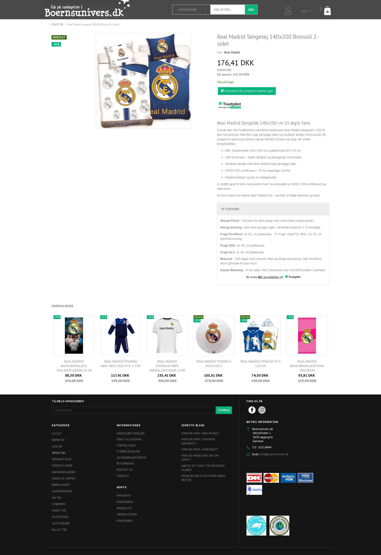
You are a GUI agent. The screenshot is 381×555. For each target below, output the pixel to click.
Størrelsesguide (128, 451)
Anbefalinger (62, 306)
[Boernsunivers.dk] (87, 10)
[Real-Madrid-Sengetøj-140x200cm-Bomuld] (143, 81)
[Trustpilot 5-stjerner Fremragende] (229, 104)
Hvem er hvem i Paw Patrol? (200, 433)
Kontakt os (125, 470)
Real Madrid (232, 52)
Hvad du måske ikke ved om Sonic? (199, 458)
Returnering (125, 463)
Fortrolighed (126, 445)
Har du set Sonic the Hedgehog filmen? (203, 468)
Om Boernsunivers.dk (131, 457)
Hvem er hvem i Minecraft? (199, 449)
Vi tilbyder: (230, 209)
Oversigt (123, 476)
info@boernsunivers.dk (274, 454)
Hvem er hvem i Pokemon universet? (198, 441)
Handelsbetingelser (131, 433)
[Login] (288, 10)
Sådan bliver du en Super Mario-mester (203, 478)
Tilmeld (224, 410)
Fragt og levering (129, 439)
